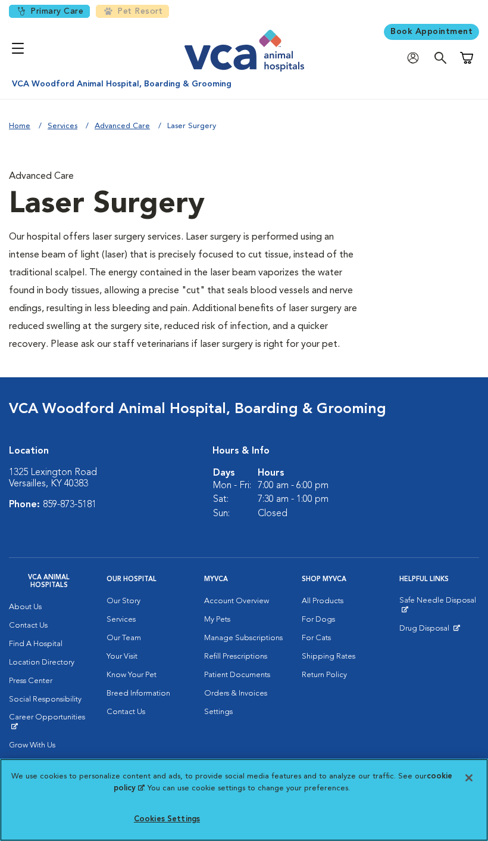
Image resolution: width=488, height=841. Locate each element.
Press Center (30, 681)
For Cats (316, 638)
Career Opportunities (49, 721)
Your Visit (122, 656)
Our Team (124, 638)
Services (62, 126)
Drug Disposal (429, 631)
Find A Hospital (35, 644)
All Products (322, 601)
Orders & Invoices (235, 693)
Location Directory (41, 662)
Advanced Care (122, 126)
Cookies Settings (167, 819)
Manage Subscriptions (243, 638)
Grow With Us (32, 745)
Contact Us (28, 625)
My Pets (217, 619)
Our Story (123, 601)
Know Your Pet (132, 675)
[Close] (469, 778)
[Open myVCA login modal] (416, 58)
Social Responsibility (45, 699)
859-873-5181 (69, 505)
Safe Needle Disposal (439, 605)
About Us (25, 607)
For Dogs (318, 619)
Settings (218, 712)
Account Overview (236, 601)
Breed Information (138, 693)
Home (19, 126)
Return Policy (324, 675)
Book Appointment (431, 31)
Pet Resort (139, 11)
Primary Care (56, 11)
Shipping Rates (328, 656)
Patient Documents (237, 675)
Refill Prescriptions (235, 656)
